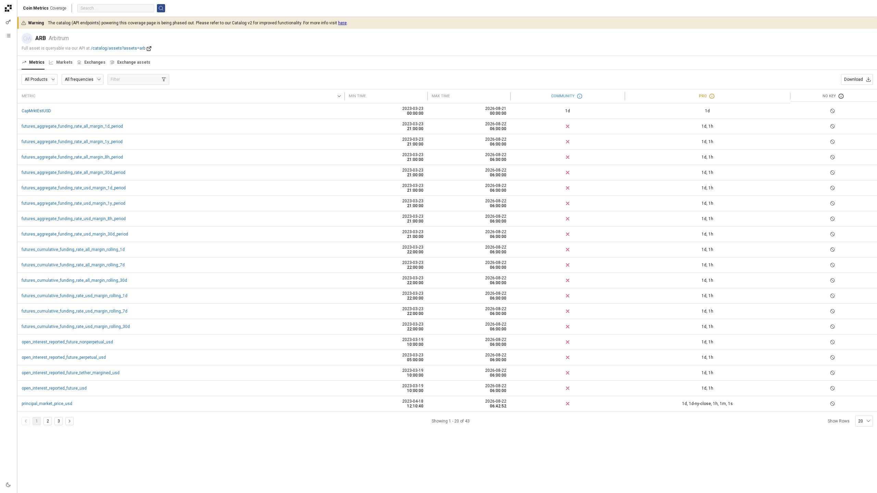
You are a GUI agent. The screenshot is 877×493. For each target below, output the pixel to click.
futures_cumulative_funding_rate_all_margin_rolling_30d (74, 280)
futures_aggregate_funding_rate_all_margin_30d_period (73, 172)
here (342, 23)
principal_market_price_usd (47, 403)
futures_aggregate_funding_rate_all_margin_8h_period (72, 157)
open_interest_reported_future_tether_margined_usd (71, 372)
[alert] (8, 484)
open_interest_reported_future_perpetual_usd (64, 357)
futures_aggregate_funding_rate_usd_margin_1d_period (74, 188)
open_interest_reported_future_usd (54, 388)
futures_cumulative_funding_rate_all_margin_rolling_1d (73, 249)
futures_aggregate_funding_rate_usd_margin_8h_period (74, 218)
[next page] (69, 421)
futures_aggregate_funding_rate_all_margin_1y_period (72, 141)
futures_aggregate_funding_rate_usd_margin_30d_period (75, 234)
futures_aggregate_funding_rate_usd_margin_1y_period (73, 203)
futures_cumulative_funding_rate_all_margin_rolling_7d (73, 265)
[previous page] (26, 421)
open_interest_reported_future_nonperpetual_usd (67, 342)
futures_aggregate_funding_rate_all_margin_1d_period (72, 126)
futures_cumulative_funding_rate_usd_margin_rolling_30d (76, 326)
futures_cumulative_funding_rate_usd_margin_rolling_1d (74, 295)
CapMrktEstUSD (36, 111)
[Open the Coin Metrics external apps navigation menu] (8, 8)
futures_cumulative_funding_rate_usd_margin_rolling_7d (74, 311)
